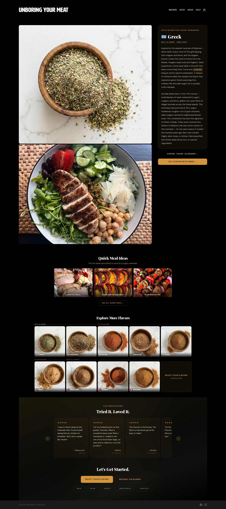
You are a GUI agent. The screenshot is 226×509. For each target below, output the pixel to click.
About (107, 488)
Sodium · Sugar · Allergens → (182, 154)
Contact (144, 488)
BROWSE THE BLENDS (130, 479)
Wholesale (125, 488)
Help (79, 488)
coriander (197, 69)
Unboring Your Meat (35, 505)
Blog (92, 488)
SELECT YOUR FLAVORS (97, 479)
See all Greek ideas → (113, 303)
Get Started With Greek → (182, 162)
